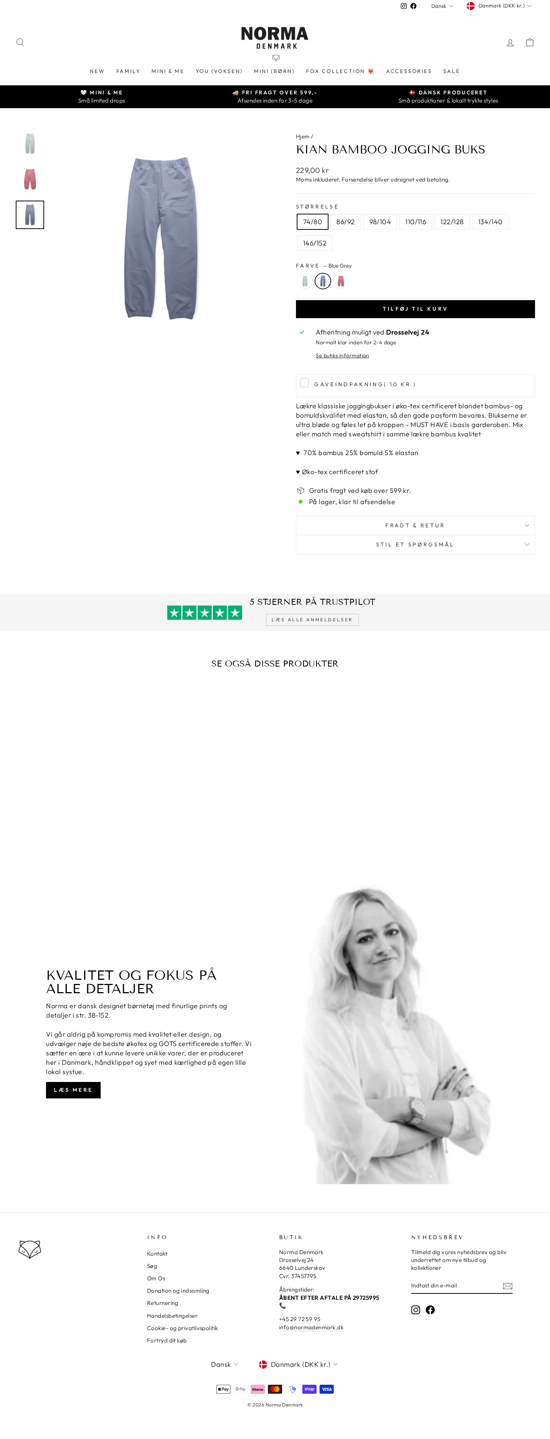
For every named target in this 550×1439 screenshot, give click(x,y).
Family (128, 71)
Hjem (303, 136)
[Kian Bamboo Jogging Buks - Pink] (87, 838)
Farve (324, 265)
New (97, 71)
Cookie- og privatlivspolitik (182, 1328)
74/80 (312, 221)
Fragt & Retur (415, 525)
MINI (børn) (274, 71)
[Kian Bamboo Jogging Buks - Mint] (66, 838)
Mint (304, 281)
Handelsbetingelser (172, 1315)
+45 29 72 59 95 (300, 1319)
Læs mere (73, 1089)
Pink (340, 281)
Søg (152, 1265)
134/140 (490, 221)
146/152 (315, 243)
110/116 (415, 221)
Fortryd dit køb (167, 1340)
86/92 (345, 221)
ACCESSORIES (409, 71)
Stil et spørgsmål (415, 544)
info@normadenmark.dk (311, 1327)
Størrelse (317, 206)
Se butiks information (342, 355)
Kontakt (157, 1253)
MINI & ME (168, 71)
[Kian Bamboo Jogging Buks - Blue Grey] (76, 838)
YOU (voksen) (219, 71)
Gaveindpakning (365, 384)
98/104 (380, 221)
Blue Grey (322, 281)
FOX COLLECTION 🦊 (340, 71)
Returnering (162, 1303)
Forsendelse (357, 179)
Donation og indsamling (178, 1290)
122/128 (452, 221)
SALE (451, 71)
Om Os (156, 1278)
